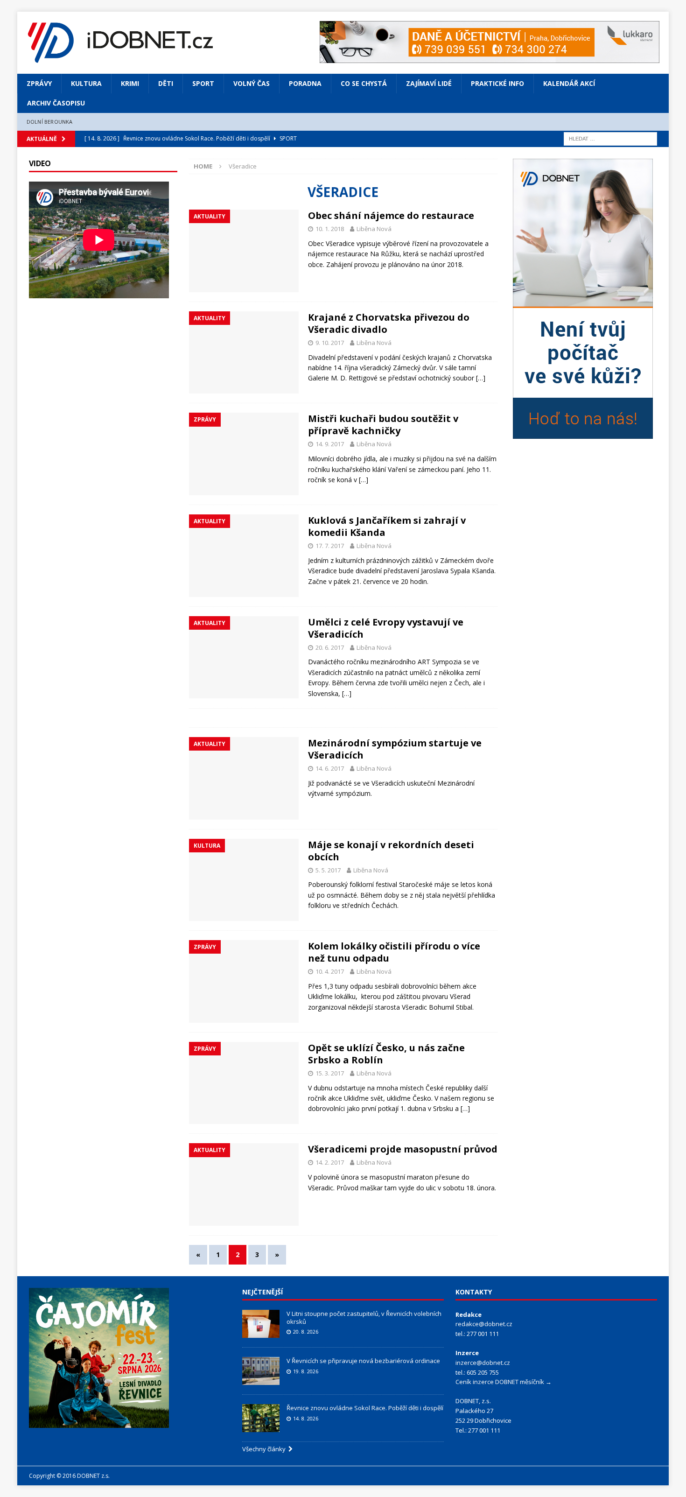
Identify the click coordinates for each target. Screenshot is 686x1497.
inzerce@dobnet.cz (482, 1362)
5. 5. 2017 (328, 870)
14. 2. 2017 (329, 1162)
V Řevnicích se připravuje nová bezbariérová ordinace (363, 1360)
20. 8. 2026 (305, 1331)
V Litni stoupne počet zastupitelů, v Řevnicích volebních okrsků (364, 1317)
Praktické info (497, 83)
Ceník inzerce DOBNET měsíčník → (503, 1382)
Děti (165, 83)
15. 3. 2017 (329, 1073)
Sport (203, 83)
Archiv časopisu (56, 102)
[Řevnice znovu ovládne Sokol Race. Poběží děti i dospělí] (261, 1418)
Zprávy (39, 83)
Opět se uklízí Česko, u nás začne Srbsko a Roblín (386, 1053)
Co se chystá (364, 83)
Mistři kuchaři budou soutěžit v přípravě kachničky (383, 424)
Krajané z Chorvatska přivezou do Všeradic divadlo (388, 323)
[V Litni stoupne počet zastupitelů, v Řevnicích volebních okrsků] (261, 1324)
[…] (480, 377)
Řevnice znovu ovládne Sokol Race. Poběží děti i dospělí (365, 1408)
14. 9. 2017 (329, 444)
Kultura (86, 83)
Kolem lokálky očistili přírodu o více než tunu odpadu (394, 952)
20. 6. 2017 (329, 647)
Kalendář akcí (569, 83)
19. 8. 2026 (305, 1371)
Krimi (130, 83)
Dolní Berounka (50, 121)
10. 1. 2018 (329, 229)
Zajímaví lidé (429, 83)
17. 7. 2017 (329, 545)
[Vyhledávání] (610, 138)
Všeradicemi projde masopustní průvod (402, 1149)
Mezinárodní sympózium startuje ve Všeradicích (395, 749)
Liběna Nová (374, 229)
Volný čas (251, 83)
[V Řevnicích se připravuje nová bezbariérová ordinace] (261, 1371)
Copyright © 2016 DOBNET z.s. (69, 1476)
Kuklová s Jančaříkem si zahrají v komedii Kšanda (387, 526)
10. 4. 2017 (329, 971)
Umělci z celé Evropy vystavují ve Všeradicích (385, 628)
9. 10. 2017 (329, 342)
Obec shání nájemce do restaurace (391, 215)
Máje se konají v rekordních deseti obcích (391, 850)
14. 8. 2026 (305, 1418)
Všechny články (265, 1449)
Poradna (305, 83)
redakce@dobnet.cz (483, 1324)
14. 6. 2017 (329, 768)
